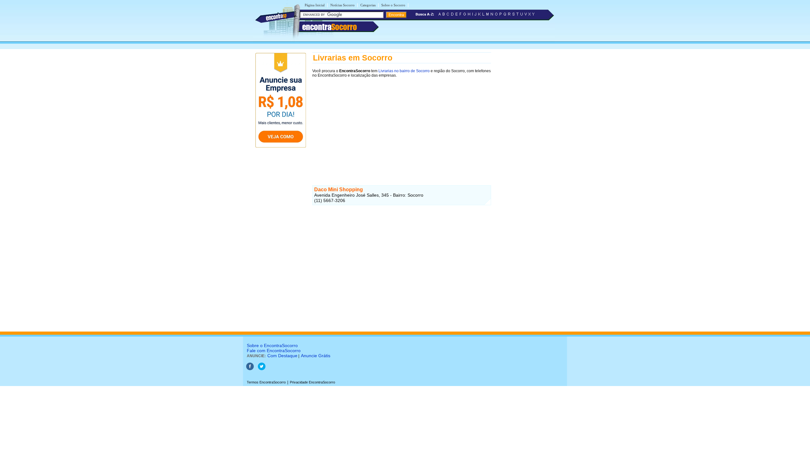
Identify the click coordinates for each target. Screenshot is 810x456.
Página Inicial (315, 5)
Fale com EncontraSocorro (274, 350)
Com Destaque (282, 355)
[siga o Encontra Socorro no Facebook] (250, 369)
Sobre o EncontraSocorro (272, 345)
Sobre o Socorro (393, 5)
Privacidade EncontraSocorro (312, 382)
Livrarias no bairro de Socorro (404, 71)
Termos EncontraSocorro (266, 382)
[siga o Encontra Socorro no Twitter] (261, 369)
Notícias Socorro (342, 5)
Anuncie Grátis (315, 355)
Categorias (368, 5)
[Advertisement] (401, 125)
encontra (329, 27)
